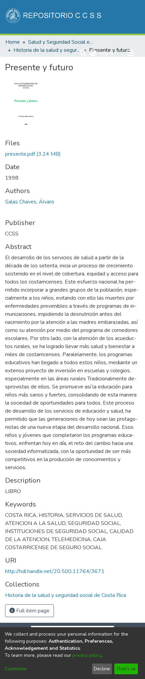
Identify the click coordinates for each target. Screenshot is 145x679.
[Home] (54, 16)
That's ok (126, 669)
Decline (102, 669)
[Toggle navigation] (130, 53)
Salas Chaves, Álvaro (29, 201)
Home (12, 42)
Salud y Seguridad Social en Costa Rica (61, 42)
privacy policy (86, 655)
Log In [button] (106, 53)
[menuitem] (93, 53)
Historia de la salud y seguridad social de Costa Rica (47, 50)
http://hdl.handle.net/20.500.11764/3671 (55, 571)
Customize (16, 669)
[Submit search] (83, 53)
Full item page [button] (32, 610)
